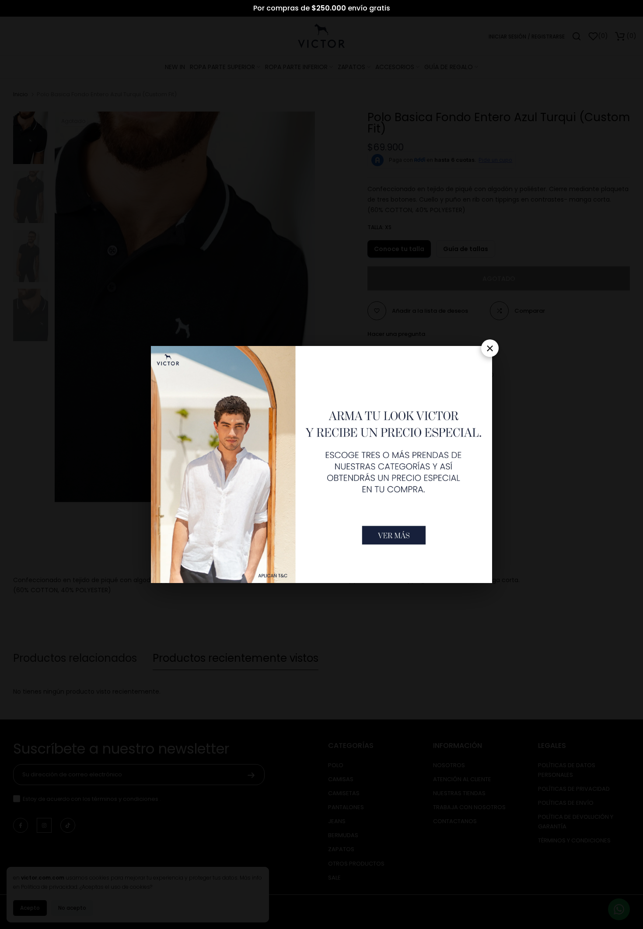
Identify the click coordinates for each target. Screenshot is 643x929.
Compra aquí (347, 8)
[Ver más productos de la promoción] (394, 535)
